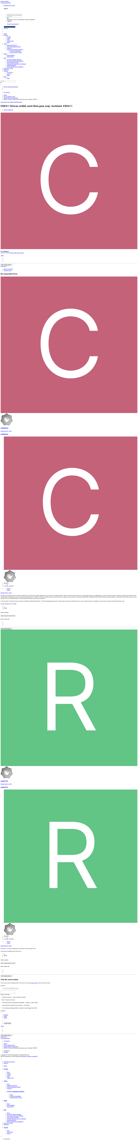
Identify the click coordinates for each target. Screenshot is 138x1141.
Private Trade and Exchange (17, 253)
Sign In (9, 21)
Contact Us (7, 1050)
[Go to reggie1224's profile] (69, 765)
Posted (6, 431)
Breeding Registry (11, 65)
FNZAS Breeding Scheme (13, 46)
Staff (8, 39)
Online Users (10, 41)
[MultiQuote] (4, 954)
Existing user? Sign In (10, 5)
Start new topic (7, 270)
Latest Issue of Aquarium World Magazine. (11, 102)
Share (2, 255)
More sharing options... (6, 264)
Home (5, 33)
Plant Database (11, 55)
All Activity (10, 72)
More (8, 42)
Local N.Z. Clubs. (8, 68)
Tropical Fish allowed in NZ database (16, 64)
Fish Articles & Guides (13, 62)
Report (8, 588)
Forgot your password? (13, 24)
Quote (5, 608)
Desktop (6, 1015)
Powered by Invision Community (29, 1056)
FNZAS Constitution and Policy (15, 49)
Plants (5, 54)
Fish (5, 58)
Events (8, 36)
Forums (6, 35)
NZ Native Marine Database (14, 59)
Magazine (6, 69)
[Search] (1, 84)
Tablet (5, 1016)
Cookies (6, 1052)
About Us (9, 48)
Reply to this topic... (6, 994)
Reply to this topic (8, 269)
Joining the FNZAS (12, 45)
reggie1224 (4, 781)
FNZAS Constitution (15, 51)
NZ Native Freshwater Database (15, 61)
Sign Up (6, 28)
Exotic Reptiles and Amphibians (15, 66)
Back (8, 1072)
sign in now (34, 983)
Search (8, 74)
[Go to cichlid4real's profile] (69, 248)
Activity (6, 71)
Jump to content (5, 1)
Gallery (9, 38)
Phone (5, 1017)
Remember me (10, 19)
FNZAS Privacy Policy (16, 52)
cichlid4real (5, 251)
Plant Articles (10, 56)
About (5, 43)
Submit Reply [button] (7, 1023)
